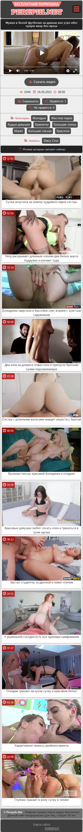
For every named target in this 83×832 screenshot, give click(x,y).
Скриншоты (30, 101)
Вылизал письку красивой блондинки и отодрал (41, 473)
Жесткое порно (61, 118)
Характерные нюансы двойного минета (41, 745)
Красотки (63, 131)
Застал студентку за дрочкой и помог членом (41, 582)
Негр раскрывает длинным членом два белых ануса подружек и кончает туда (41, 258)
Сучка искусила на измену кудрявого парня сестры (41, 202)
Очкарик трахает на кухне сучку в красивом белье (41, 691)
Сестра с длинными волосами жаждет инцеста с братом (41, 419)
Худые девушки (19, 124)
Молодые (39, 118)
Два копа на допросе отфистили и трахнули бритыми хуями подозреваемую (41, 367)
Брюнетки (42, 124)
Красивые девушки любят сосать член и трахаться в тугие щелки (41, 530)
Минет (18, 131)
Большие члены (65, 124)
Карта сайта (41, 824)
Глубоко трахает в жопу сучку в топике (42, 799)
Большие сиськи (39, 131)
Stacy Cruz (51, 140)
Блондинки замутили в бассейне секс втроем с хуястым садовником (41, 313)
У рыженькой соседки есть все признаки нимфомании (41, 636)
